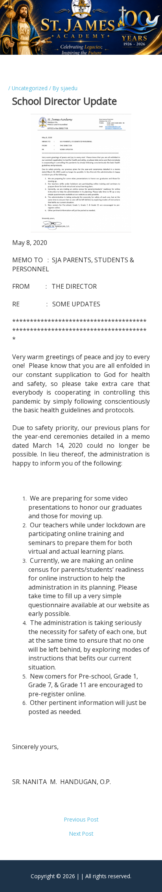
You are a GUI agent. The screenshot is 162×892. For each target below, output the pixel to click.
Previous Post (81, 819)
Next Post (81, 833)
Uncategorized (30, 88)
